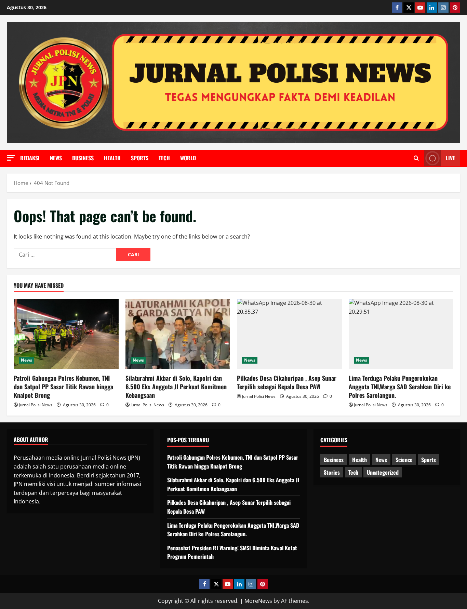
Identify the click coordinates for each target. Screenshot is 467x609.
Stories (332, 472)
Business (83, 158)
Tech (164, 158)
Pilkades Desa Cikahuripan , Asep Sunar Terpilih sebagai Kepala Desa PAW (286, 382)
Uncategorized (383, 472)
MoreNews (258, 601)
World (188, 158)
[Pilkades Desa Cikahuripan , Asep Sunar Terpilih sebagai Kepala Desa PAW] (289, 333)
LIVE (450, 158)
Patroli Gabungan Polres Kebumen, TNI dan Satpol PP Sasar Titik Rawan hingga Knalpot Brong (63, 387)
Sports (139, 158)
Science (404, 460)
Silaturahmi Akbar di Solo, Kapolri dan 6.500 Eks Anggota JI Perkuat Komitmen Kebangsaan (176, 387)
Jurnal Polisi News (35, 405)
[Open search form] (416, 158)
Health (112, 158)
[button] (11, 158)
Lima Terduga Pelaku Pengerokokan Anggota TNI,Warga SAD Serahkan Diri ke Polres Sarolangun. (400, 387)
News (56, 158)
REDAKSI (30, 158)
